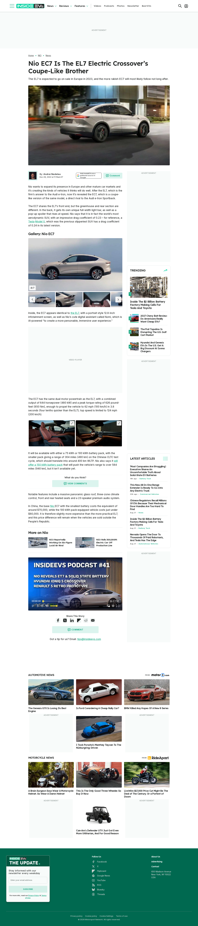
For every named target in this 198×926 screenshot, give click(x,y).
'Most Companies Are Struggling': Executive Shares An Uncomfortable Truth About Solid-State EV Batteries (148, 471)
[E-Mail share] (93, 620)
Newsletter (133, 6)
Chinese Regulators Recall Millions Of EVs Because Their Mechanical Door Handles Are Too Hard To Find (148, 505)
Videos (97, 6)
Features (80, 6)
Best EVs (146, 6)
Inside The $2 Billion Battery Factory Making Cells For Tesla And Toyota (146, 521)
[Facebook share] (58, 620)
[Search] (180, 6)
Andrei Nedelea (52, 174)
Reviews (64, 6)
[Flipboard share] (79, 620)
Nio (52, 506)
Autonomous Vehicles (148, 544)
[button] (32, 299)
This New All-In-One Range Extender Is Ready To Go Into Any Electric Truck (146, 487)
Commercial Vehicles (149, 494)
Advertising (156, 861)
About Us (155, 856)
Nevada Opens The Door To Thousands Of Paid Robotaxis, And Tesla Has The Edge (146, 537)
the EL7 (75, 313)
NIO (39, 55)
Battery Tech (145, 479)
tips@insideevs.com (89, 639)
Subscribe (28, 889)
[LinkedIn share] (72, 620)
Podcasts (109, 6)
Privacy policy (76, 916)
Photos (121, 6)
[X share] (65, 620)
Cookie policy (91, 916)
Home (31, 55)
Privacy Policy (33, 895)
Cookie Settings (106, 916)
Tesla (31, 221)
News (50, 6)
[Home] (30, 6)
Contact (155, 866)
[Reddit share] (86, 620)
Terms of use (122, 916)
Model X (40, 221)
